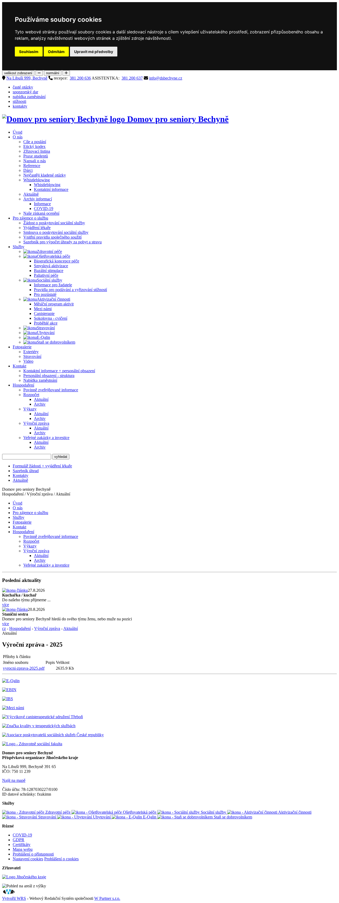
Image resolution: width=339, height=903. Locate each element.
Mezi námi (43, 308)
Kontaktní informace (51, 189)
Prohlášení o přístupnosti (33, 854)
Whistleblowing (36, 180)
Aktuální (41, 399)
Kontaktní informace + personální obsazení (59, 371)
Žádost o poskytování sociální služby (54, 223)
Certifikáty (21, 844)
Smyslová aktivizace (51, 266)
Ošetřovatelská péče (53, 256)
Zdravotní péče (49, 251)
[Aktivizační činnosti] (30, 299)
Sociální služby (49, 280)
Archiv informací (37, 199)
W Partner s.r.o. (107, 898)
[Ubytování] (30, 332)
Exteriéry (31, 351)
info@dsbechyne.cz (165, 78)
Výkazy (30, 409)
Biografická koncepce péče (56, 261)
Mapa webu (23, 849)
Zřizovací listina (36, 151)
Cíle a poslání (34, 141)
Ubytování (46, 332)
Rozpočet (31, 394)
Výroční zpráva (36, 423)
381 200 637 (132, 78)
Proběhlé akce (45, 323)
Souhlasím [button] (28, 51)
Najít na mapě (13, 780)
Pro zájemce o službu (30, 218)
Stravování (46, 328)
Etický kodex (34, 146)
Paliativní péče (46, 275)
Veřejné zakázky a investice (46, 437)
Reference (31, 165)
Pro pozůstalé (45, 294)
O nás (18, 137)
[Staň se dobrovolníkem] (30, 342)
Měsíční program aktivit (54, 304)
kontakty (20, 106)
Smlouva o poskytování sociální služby (55, 232)
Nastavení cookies (28, 859)
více (5, 604)
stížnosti (19, 101)
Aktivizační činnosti (53, 299)
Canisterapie (44, 313)
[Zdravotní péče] (30, 251)
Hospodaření (23, 385)
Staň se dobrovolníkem (56, 342)
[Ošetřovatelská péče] (30, 256)
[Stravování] (30, 328)
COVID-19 (43, 208)
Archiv (40, 404)
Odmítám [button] (56, 51)
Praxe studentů (35, 156)
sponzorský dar (25, 92)
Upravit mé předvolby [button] (93, 51)
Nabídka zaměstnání (40, 380)
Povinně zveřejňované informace (50, 390)
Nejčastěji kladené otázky (44, 175)
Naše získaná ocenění (41, 213)
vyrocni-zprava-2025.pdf (23, 668)
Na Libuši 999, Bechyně (26, 78)
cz (4, 628)
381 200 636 (80, 78)
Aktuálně (31, 194)
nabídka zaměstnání (29, 96)
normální (52, 73)
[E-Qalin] (30, 337)
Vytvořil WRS (14, 898)
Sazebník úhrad (26, 470)
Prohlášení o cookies (61, 859)
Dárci (28, 170)
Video (28, 361)
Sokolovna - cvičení (50, 318)
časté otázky (23, 87)
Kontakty (20, 475)
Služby (18, 246)
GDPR (18, 840)
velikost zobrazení (18, 73)
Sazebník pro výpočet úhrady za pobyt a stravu (62, 242)
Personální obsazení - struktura (48, 375)
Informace (42, 203)
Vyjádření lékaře (37, 227)
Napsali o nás (34, 161)
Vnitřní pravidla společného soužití (52, 237)
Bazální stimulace (48, 270)
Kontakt (19, 366)
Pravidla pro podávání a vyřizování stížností (70, 289)
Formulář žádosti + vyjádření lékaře (42, 466)
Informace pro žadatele (53, 285)
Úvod (17, 132)
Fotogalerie (22, 347)
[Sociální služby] (30, 280)
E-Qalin (43, 337)
